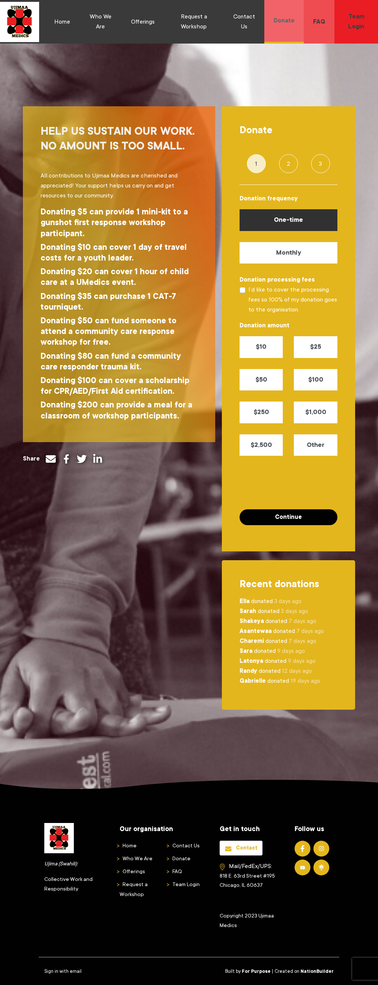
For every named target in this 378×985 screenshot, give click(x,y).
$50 (261, 379)
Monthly (288, 252)
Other (315, 444)
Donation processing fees (277, 279)
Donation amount (264, 325)
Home (62, 21)
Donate (284, 20)
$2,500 (261, 444)
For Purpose (256, 971)
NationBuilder (317, 971)
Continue (288, 517)
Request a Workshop (194, 21)
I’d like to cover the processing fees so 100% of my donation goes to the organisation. (292, 299)
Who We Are (100, 21)
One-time (288, 219)
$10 (261, 346)
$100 (315, 379)
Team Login (356, 21)
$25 (315, 346)
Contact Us (244, 21)
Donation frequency (269, 198)
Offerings (143, 21)
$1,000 (315, 412)
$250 (261, 412)
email (76, 971)
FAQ (319, 21)
